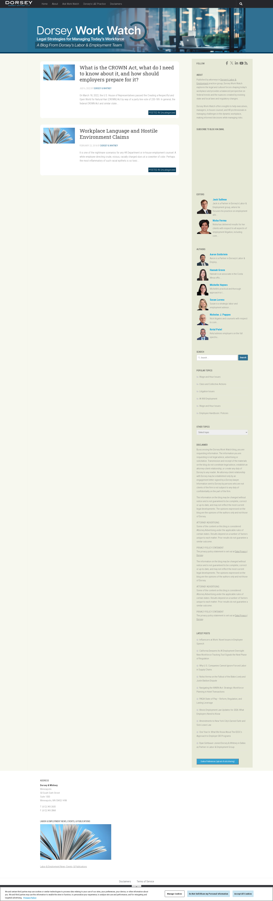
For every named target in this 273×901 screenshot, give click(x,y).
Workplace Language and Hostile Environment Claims (119, 133)
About (55, 3)
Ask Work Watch (70, 3)
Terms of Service (145, 881)
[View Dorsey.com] (19, 5)
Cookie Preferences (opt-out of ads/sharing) (218, 761)
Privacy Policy (29, 898)
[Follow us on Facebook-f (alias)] (227, 63)
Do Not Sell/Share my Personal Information (208, 893)
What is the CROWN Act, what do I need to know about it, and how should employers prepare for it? (127, 73)
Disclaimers (116, 3)
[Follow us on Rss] (246, 63)
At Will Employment (208, 398)
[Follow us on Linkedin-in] (236, 63)
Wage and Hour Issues (210, 376)
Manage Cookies (174, 893)
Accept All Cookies (243, 893)
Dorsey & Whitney (102, 88)
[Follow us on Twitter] (231, 62)
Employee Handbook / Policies (213, 413)
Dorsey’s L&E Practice (94, 3)
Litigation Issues (207, 391)
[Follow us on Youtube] (241, 63)
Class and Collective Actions (212, 384)
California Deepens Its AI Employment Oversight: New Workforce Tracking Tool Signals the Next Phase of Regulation (222, 654)
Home (45, 3)
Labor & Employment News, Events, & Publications (63, 866)
